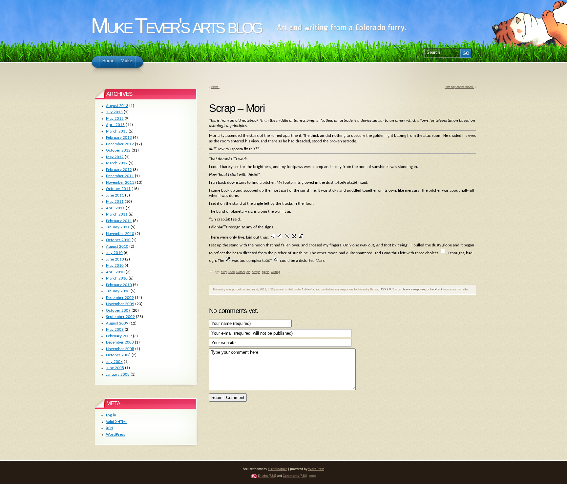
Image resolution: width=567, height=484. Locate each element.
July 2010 (114, 253)
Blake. (215, 87)
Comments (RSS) (295, 476)
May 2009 (115, 329)
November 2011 (120, 182)
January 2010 (118, 291)
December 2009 (120, 298)
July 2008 (114, 362)
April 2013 (115, 125)
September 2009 (120, 317)
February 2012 (119, 170)
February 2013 (119, 138)
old (248, 272)
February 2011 (119, 221)
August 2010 (117, 246)
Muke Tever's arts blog (176, 26)
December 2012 (120, 144)
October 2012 (118, 150)
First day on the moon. (459, 87)
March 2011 (117, 214)
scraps (256, 272)
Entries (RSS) (267, 476)
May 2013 (115, 118)
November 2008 (120, 349)
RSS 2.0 (386, 289)
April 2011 (115, 208)
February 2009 (119, 336)
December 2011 (120, 176)
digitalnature (277, 469)
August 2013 (117, 106)
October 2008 (118, 355)
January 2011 (118, 227)
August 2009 (117, 323)
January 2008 (118, 374)
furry (224, 272)
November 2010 (120, 234)
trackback (436, 289)
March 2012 (117, 163)
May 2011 (115, 202)
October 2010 (118, 240)
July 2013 (114, 112)
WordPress (115, 434)
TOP (312, 476)
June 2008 (115, 368)
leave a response (414, 289)
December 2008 (120, 342)
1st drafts (308, 289)
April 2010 (115, 272)
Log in (111, 415)
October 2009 (118, 310)
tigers (265, 272)
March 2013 (117, 131)
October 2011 (118, 189)
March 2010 (117, 278)
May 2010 (115, 265)
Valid (116, 422)
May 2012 (115, 157)
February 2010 (119, 285)
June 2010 (115, 259)
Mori (231, 272)
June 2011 (115, 195)
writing (275, 272)
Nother (240, 272)
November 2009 (120, 304)
